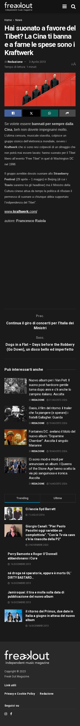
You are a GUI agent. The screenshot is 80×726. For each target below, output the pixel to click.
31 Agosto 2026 (58, 400)
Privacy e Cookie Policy (19, 693)
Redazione (15, 61)
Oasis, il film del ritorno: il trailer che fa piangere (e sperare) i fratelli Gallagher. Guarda (50, 412)
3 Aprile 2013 (37, 61)
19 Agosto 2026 (58, 423)
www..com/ (20, 211)
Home (8, 20)
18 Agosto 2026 (58, 451)
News (18, 20)
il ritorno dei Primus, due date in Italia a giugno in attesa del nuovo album (50, 616)
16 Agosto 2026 (58, 484)
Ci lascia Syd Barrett (41, 509)
